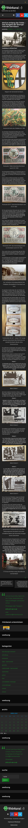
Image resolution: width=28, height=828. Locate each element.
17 (18, 725)
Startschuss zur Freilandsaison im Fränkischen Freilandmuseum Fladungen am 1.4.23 (22, 584)
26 (26, 728)
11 (22, 722)
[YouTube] (22, 15)
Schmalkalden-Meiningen (9, 681)
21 (6, 728)
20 (2, 728)
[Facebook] (18, 15)
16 (14, 725)
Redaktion (10, 29)
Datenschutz (14, 825)
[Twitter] (26, 15)
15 (10, 725)
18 (22, 725)
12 (26, 722)
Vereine (4, 688)
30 (14, 731)
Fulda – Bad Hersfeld (7, 661)
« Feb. (1, 733)
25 (22, 728)
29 (10, 731)
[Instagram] (14, 15)
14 (6, 725)
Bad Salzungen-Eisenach (8, 651)
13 (2, 725)
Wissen (4, 692)
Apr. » (5, 733)
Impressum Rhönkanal (14, 822)
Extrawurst (5, 658)
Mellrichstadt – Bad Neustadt (10, 668)
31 (18, 731)
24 (18, 728)
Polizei (4, 675)
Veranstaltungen (6, 685)
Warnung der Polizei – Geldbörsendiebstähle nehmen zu (6, 583)
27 (2, 731)
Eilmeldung (5, 655)
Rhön (3, 678)
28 (6, 731)
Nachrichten (5, 671)
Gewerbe (4, 665)
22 (10, 728)
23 (14, 728)
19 (26, 725)
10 (18, 722)
